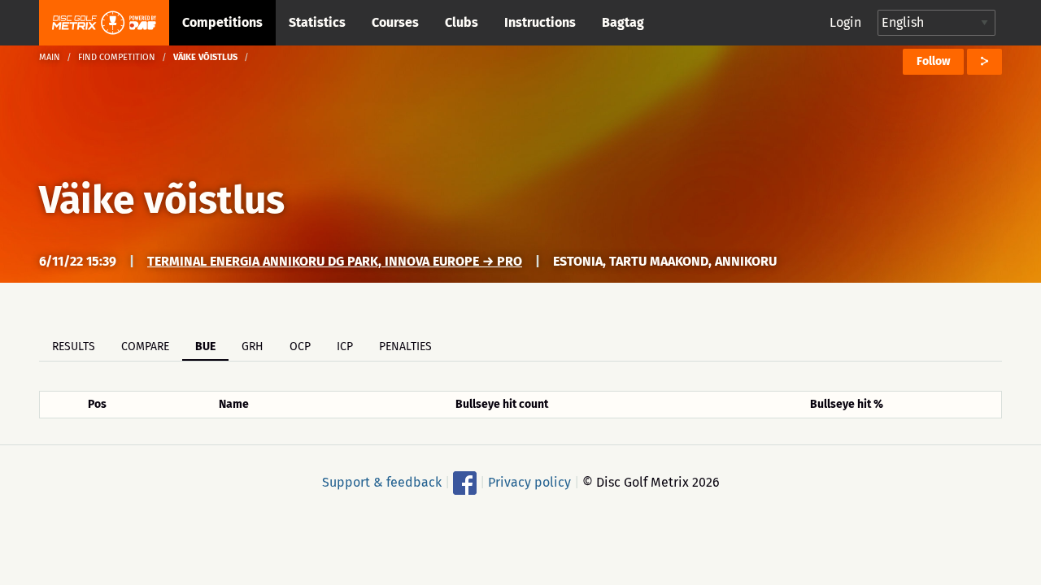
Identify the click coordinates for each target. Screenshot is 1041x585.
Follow (933, 61)
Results (73, 346)
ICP (345, 346)
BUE (205, 346)
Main (49, 57)
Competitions (222, 22)
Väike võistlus (162, 199)
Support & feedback (382, 482)
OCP (300, 346)
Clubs (461, 22)
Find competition (116, 57)
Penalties (405, 346)
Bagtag (623, 22)
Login (845, 22)
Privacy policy (529, 482)
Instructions (540, 22)
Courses (395, 22)
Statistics (317, 22)
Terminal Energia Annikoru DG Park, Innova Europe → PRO (334, 261)
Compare (145, 346)
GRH (253, 346)
